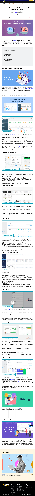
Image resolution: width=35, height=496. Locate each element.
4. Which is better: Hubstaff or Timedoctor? (9, 64)
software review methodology (26, 17)
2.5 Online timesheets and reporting (9, 56)
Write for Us (12, 488)
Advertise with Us (13, 486)
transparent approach (19, 17)
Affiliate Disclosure (13, 492)
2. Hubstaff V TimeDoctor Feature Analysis (9, 50)
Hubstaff (13, 88)
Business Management (20, 489)
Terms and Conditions (13, 491)
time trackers (14, 149)
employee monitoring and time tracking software (21, 439)
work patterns (19, 381)
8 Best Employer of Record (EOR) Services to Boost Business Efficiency (12, 475)
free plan (19, 408)
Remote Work (19, 488)
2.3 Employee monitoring (7, 54)
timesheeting (19, 271)
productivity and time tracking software (26, 89)
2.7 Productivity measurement (8, 59)
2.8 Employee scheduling (7, 60)
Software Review (5, 3)
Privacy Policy (12, 490)
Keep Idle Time (19, 146)
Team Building (19, 487)
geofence (13, 174)
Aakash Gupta (19, 11)
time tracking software (13, 134)
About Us (12, 487)
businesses (15, 40)
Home (2, 3)
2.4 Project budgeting (7, 55)
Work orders (12, 379)
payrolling (8, 309)
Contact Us (12, 489)
